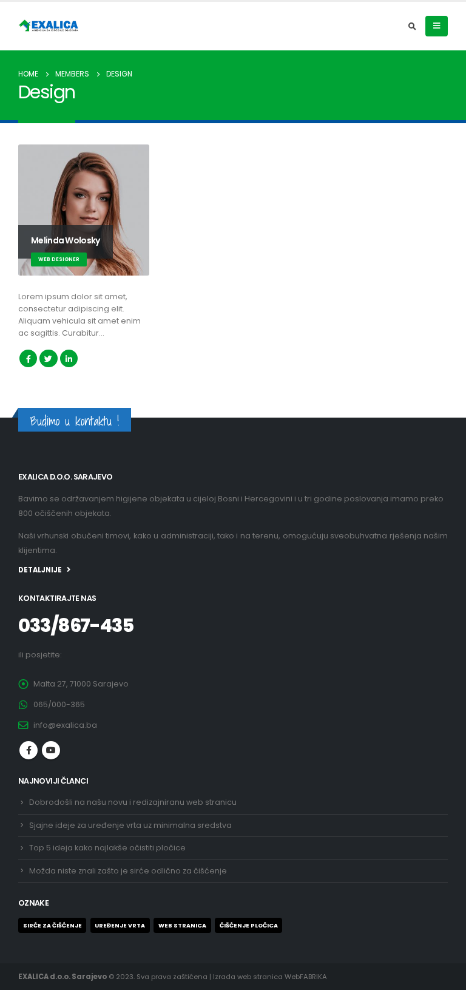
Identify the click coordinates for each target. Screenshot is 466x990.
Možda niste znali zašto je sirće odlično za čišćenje (128, 871)
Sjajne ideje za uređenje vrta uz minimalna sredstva (130, 825)
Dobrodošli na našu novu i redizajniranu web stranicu (133, 802)
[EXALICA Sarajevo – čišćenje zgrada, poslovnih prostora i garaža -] (48, 26)
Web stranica (182, 925)
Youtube (51, 750)
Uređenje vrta (120, 925)
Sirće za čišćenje (52, 925)
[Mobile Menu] (436, 26)
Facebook (28, 358)
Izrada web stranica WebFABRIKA (270, 977)
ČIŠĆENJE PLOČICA (249, 925)
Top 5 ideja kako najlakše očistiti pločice (107, 848)
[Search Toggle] (412, 26)
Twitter (48, 358)
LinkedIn (69, 358)
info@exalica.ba (65, 725)
